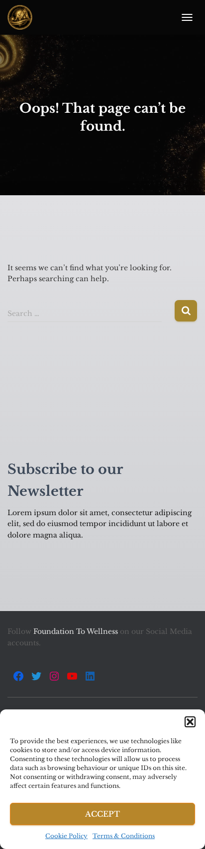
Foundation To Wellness (76, 631)
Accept (102, 814)
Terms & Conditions (124, 836)
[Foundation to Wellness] (23, 17)
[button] (190, 722)
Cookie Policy (66, 836)
